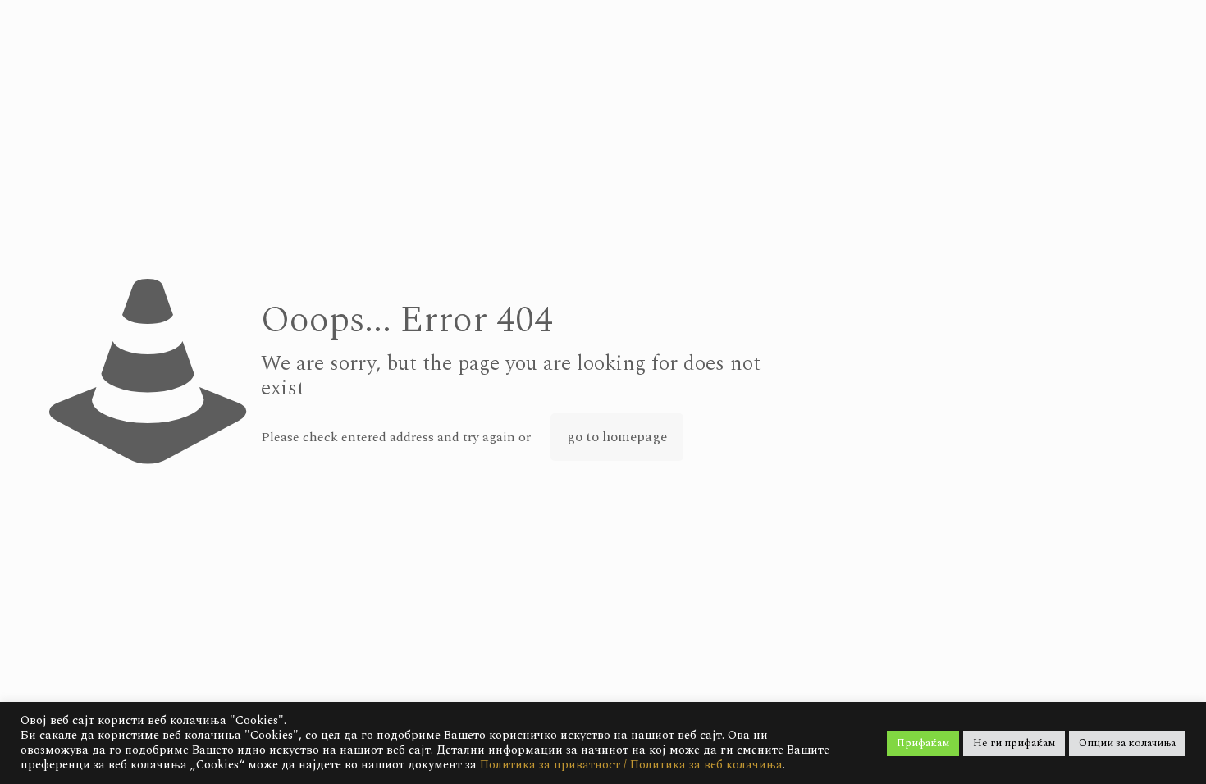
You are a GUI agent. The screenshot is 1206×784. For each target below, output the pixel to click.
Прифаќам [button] (923, 743)
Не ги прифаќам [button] (1014, 743)
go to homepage (617, 437)
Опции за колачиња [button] (1127, 743)
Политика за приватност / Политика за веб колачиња (631, 764)
